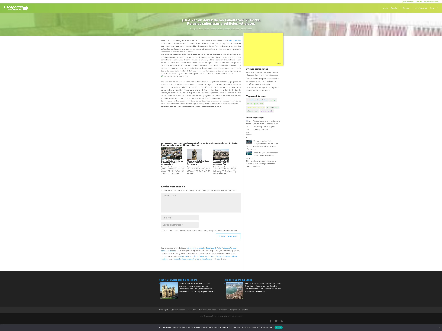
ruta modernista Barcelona (256, 107)
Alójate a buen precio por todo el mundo (194, 283)
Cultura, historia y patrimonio (208, 29)
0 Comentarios (246, 29)
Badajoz (193, 29)
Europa (406, 8)
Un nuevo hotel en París (262, 141)
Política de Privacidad (207, 310)
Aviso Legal (163, 310)
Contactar (419, 2)
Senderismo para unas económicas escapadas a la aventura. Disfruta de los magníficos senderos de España (262, 81)
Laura (248, 78)
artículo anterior (235, 41)
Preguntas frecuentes (431, 2)
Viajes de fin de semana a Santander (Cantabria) (263, 283)
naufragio (273, 100)
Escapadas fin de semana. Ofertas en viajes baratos (192, 259)
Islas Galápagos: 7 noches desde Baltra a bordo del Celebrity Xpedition (262, 155)
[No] (439, 327)
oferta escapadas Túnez (255, 104)
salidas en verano (252, 111)
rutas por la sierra (273, 107)
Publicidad (278, 63)
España (394, 8)
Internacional (421, 8)
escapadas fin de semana (229, 29)
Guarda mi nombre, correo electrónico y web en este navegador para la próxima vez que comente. (201, 230)
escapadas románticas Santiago (257, 100)
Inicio (385, 8)
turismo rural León (267, 111)
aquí (218, 259)
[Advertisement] (201, 125)
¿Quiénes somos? (408, 2)
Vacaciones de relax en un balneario (266, 121)
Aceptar (279, 327)
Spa (432, 8)
